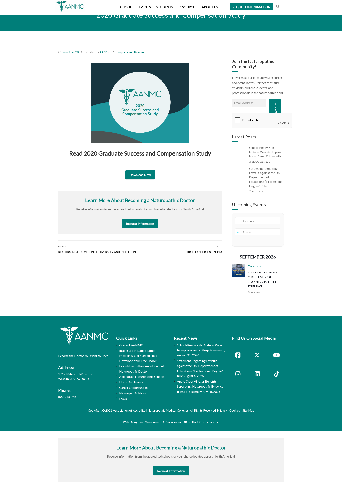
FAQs (123, 398)
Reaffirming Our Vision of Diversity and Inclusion (97, 251)
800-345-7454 (68, 396)
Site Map (248, 410)
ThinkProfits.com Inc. (205, 422)
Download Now (140, 175)
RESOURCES (187, 7)
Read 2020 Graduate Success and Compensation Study (140, 153)
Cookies (234, 410)
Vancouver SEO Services (161, 422)
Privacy (222, 410)
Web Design (131, 422)
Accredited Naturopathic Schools (141, 376)
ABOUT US (210, 7)
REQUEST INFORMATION (251, 7)
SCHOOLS (126, 7)
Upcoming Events (131, 382)
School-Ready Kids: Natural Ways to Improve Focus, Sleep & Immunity (266, 152)
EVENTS (145, 7)
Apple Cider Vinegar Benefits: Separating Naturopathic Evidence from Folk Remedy (200, 386)
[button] (278, 7)
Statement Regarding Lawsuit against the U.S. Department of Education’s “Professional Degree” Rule (266, 177)
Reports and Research (131, 52)
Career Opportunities (133, 387)
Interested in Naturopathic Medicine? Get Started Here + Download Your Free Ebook (139, 355)
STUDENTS (164, 7)
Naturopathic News (132, 393)
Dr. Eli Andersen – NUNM (204, 251)
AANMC (105, 52)
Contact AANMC (131, 345)
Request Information (140, 223)
